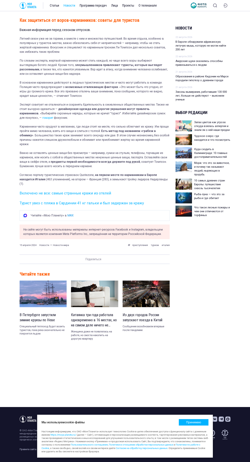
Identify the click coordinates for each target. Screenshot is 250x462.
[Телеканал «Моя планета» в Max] (227, 419)
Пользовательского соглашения (89, 444)
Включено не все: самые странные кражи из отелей (65, 193)
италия (166, 245)
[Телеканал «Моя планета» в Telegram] (221, 419)
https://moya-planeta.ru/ (63, 434)
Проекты (128, 5)
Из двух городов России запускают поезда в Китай (142, 317)
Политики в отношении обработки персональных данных (141, 444)
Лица (114, 5)
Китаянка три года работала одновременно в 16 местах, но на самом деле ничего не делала (94, 320)
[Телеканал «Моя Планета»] (28, 5)
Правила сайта (28, 449)
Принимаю (193, 422)
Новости (69, 5)
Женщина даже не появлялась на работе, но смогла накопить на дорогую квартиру (91, 335)
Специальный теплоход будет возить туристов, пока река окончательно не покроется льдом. (42, 330)
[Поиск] (215, 5)
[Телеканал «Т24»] (224, 434)
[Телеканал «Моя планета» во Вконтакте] (214, 419)
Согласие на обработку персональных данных (141, 448)
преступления (140, 245)
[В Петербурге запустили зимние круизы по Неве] (43, 294)
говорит (47, 117)
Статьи (54, 5)
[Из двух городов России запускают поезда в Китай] (146, 294)
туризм (155, 245)
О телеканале (148, 5)
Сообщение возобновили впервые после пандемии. (143, 328)
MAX (70, 215)
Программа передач (93, 5)
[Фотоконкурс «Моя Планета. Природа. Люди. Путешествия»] (199, 5)
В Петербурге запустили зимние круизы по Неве (38, 317)
